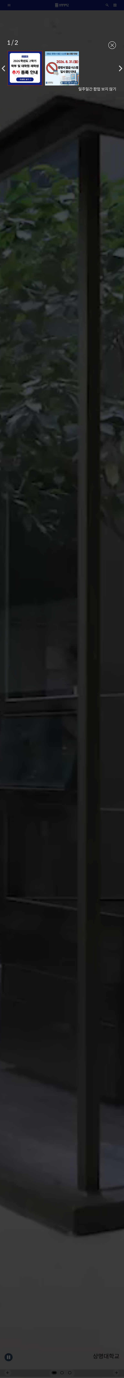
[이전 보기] (3, 68)
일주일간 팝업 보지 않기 (97, 89)
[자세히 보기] (25, 68)
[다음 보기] (120, 68)
